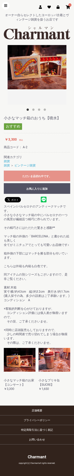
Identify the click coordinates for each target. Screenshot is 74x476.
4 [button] (45, 110)
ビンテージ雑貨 (25, 165)
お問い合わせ (37, 439)
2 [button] (34, 110)
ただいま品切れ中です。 (37, 176)
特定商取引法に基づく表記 (37, 429)
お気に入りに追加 (37, 188)
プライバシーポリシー (37, 420)
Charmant (37, 457)
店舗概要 (37, 410)
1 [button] (28, 110)
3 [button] (40, 110)
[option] (37, 75)
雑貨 (7, 161)
